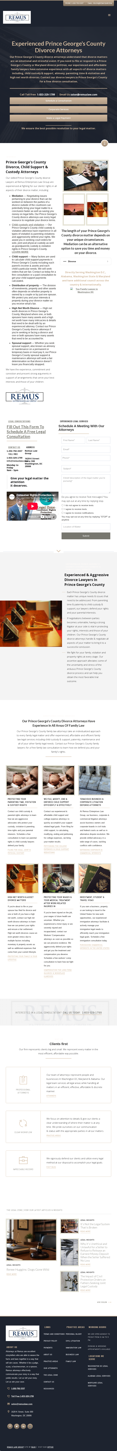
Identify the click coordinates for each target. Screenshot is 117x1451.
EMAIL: (100, 3)
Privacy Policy (50, 1341)
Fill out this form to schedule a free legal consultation (26, 431)
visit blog (51, 1167)
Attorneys (51, 1096)
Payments (48, 1347)
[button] (109, 15)
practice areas (53, 1135)
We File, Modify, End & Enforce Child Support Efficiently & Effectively (58, 802)
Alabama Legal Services (99, 1376)
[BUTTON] (86, 535)
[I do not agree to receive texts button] (63, 505)
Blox (33, 1447)
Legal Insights (14, 1265)
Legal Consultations (19, 421)
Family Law (71, 1361)
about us (48, 1354)
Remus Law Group (15, 1447)
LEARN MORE (20, 252)
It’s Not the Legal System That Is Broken (95, 1225)
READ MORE (12, 1274)
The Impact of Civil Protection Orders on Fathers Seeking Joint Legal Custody (93, 1281)
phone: (74, 3)
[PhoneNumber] (86, 458)
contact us (14, 447)
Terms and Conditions (54, 1334)
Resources (49, 1388)
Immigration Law (73, 1347)
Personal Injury (74, 1334)
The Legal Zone (51, 1375)
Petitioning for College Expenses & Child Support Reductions (56, 849)
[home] (17, 18)
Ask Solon (102, 1302)
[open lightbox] (86, 176)
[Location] (86, 526)
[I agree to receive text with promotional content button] (63, 509)
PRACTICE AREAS (51, 1361)
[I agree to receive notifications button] (63, 513)
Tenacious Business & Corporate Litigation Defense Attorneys (92, 802)
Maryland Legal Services (95, 1384)
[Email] (86, 449)
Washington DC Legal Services (98, 1367)
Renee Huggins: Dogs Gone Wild (28, 1269)
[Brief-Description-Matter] (86, 483)
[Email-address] (17, 461)
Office (50, 1447)
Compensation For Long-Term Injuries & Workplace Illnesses (58, 973)
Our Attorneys (51, 1368)
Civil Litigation (73, 1341)
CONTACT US (49, 1382)
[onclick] (10, 1426)
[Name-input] (73, 440)
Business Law (72, 1354)
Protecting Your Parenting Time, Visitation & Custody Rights (22, 802)
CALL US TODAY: (82, 1012)
